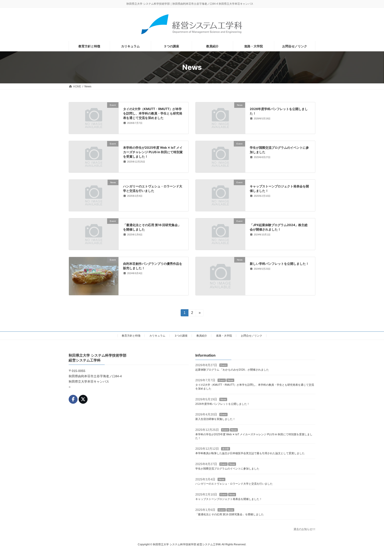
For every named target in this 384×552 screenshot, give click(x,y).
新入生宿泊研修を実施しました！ (215, 419)
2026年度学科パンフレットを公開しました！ (222, 403)
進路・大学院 (224, 335)
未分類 (225, 449)
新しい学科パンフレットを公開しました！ (279, 263)
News (230, 380)
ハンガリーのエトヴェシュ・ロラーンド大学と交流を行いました (234, 483)
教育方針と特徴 (131, 335)
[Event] (93, 132)
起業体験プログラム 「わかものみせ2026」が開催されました (232, 369)
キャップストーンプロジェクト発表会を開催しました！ (228, 499)
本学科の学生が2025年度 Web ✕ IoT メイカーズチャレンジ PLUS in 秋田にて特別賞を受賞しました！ (153, 152)
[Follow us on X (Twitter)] (83, 399)
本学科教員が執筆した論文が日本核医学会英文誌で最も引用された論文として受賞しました (250, 453)
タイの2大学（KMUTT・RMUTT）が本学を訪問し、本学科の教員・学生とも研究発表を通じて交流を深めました (152, 113)
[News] (220, 132)
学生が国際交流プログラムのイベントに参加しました (227, 468)
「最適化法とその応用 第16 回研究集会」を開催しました (229, 514)
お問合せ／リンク (251, 335)
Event (223, 365)
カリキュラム (157, 335)
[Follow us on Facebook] (73, 399)
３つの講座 (181, 335)
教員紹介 (201, 335)
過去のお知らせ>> (304, 529)
